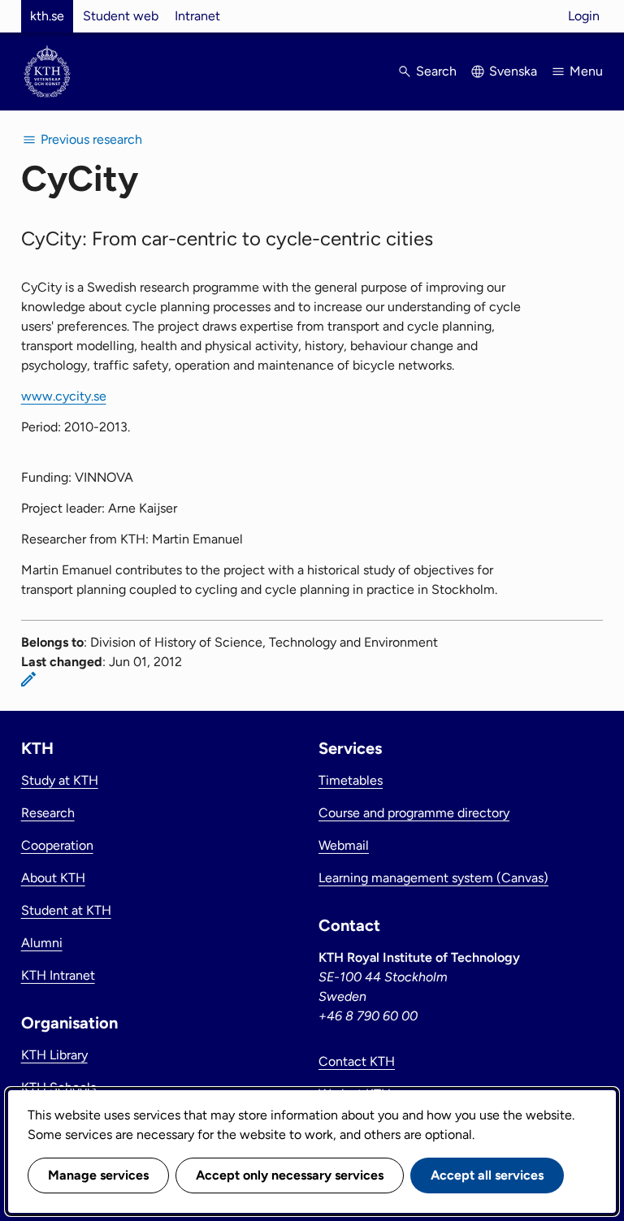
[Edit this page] (28, 679)
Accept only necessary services (290, 1175)
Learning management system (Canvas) (433, 877)
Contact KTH (356, 1061)
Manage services (98, 1175)
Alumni (42, 942)
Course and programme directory (413, 812)
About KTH (53, 877)
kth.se (47, 16)
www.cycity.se (63, 396)
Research (48, 812)
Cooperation (57, 845)
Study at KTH (59, 780)
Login (584, 16)
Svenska (513, 71)
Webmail (343, 845)
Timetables (350, 780)
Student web (120, 16)
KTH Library (54, 1055)
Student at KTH (66, 910)
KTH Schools (58, 1087)
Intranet (197, 16)
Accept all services (487, 1175)
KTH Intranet (58, 975)
